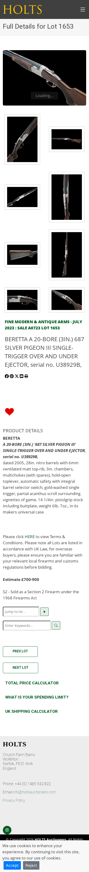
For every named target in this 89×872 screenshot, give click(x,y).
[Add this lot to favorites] (9, 411)
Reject (31, 865)
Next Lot (20, 667)
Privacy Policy (14, 800)
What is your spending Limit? (36, 697)
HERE (30, 536)
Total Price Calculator (32, 683)
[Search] (56, 625)
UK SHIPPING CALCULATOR (31, 711)
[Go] (44, 611)
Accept (12, 865)
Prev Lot (20, 651)
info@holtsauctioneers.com (34, 792)
